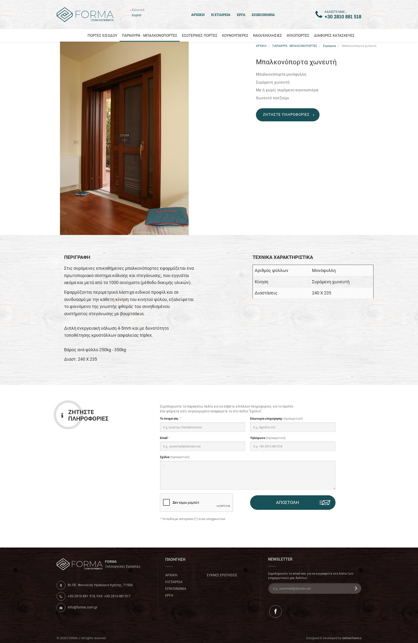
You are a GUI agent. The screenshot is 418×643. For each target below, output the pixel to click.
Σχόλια (175, 457)
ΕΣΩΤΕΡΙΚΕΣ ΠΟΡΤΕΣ (199, 35)
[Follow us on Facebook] (275, 611)
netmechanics (351, 638)
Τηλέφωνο (268, 438)
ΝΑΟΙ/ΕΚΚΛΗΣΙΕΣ (267, 35)
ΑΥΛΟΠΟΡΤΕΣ (298, 35)
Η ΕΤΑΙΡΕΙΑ (220, 14)
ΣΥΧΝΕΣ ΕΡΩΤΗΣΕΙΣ (222, 575)
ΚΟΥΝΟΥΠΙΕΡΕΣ (235, 35)
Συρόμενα (329, 46)
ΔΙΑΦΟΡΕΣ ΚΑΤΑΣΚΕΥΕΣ (334, 35)
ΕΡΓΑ (241, 14)
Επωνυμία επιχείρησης (276, 418)
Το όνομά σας (169, 418)
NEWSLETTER (280, 559)
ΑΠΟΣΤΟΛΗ (287, 502)
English (137, 15)
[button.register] (355, 588)
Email (163, 438)
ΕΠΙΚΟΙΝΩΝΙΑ (263, 14)
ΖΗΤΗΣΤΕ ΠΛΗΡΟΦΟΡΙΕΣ (286, 114)
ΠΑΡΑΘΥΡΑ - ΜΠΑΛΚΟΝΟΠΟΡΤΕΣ (149, 35)
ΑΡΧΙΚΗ (261, 46)
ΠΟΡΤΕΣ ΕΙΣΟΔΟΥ (102, 35)
